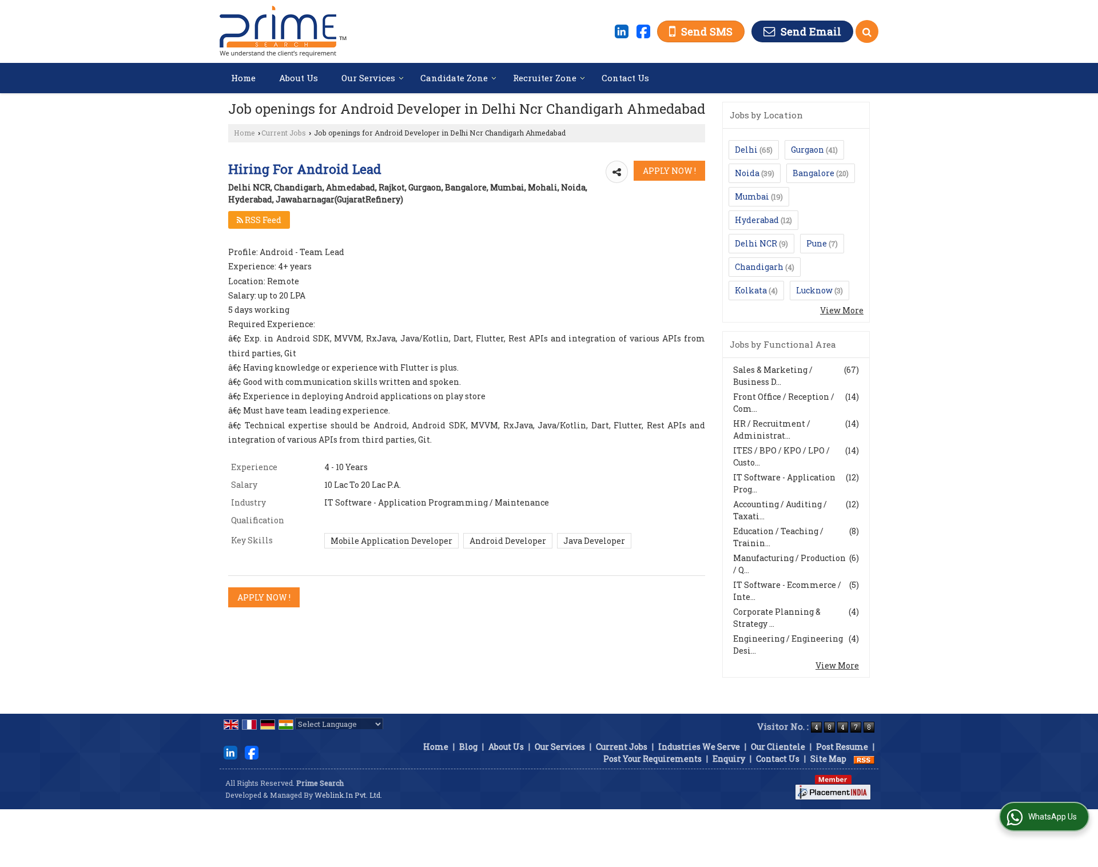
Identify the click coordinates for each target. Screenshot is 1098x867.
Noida (747, 173)
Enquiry (729, 758)
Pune (816, 243)
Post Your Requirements (652, 758)
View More (842, 310)
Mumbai (752, 196)
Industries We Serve (699, 746)
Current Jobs (283, 132)
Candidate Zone (454, 77)
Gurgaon (807, 149)
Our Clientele (778, 746)
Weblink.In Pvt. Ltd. (348, 795)
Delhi (746, 149)
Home (243, 77)
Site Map (828, 758)
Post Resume (842, 746)
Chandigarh (759, 266)
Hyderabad (757, 219)
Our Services (368, 77)
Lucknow (814, 290)
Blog (468, 746)
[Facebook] (643, 30)
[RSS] (864, 758)
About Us (298, 77)
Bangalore (813, 173)
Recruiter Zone (544, 77)
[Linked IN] (621, 30)
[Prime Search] (283, 31)
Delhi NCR (756, 243)
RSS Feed (262, 219)
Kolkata (751, 290)
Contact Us (625, 77)
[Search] (867, 31)
